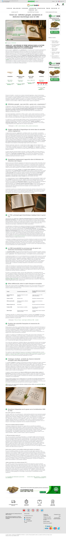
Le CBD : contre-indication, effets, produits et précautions (26, 125)
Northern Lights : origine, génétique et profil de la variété (55, 41)
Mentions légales (46, 521)
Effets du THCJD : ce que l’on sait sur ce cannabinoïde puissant (56, 56)
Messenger (28, 519)
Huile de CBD (54, 8)
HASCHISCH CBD (32, 8)
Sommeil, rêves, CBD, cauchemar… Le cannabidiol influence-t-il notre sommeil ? (36, 477)
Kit (59, 8)
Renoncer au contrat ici (47, 523)
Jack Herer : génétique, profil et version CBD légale (56, 53)
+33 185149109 (6, 1)
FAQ (56, 1)
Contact (53, 1)
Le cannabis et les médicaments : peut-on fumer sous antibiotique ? (15, 477)
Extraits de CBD (41, 8)
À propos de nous (57, 514)
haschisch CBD (39, 384)
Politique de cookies (47, 517)
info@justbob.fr (28, 517)
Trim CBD (48, 8)
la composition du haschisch (20, 235)
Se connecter (57, 5)
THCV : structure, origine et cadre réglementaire (55, 49)
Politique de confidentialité (46, 515)
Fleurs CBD (9, 8)
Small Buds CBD (17, 8)
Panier (63, 4)
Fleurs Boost (25, 8)
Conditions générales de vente (47, 519)
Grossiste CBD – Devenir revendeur (57, 518)
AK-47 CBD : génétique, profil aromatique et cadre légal (56, 45)
